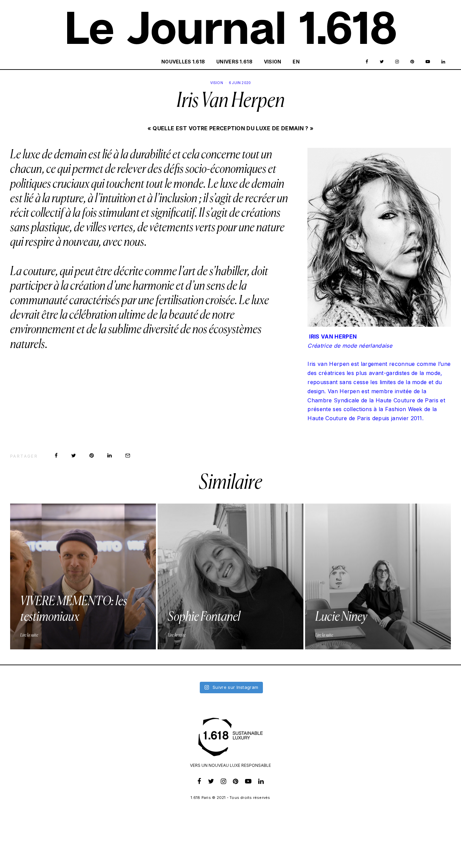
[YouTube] (428, 61)
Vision (272, 61)
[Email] (127, 455)
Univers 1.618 (234, 61)
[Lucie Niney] (378, 576)
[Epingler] (91, 455)
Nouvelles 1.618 (183, 61)
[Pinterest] (412, 61)
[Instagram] (397, 61)
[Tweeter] (73, 455)
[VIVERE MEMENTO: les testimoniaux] (83, 576)
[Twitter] (381, 61)
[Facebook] (367, 61)
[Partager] (56, 455)
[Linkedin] (443, 61)
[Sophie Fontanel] (230, 576)
